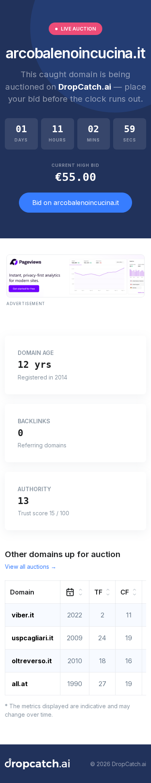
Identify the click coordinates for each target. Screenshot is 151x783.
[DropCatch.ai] (37, 763)
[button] (32, 592)
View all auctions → (30, 566)
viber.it (23, 615)
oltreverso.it (32, 661)
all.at (20, 684)
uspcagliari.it (33, 638)
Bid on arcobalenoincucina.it (75, 203)
